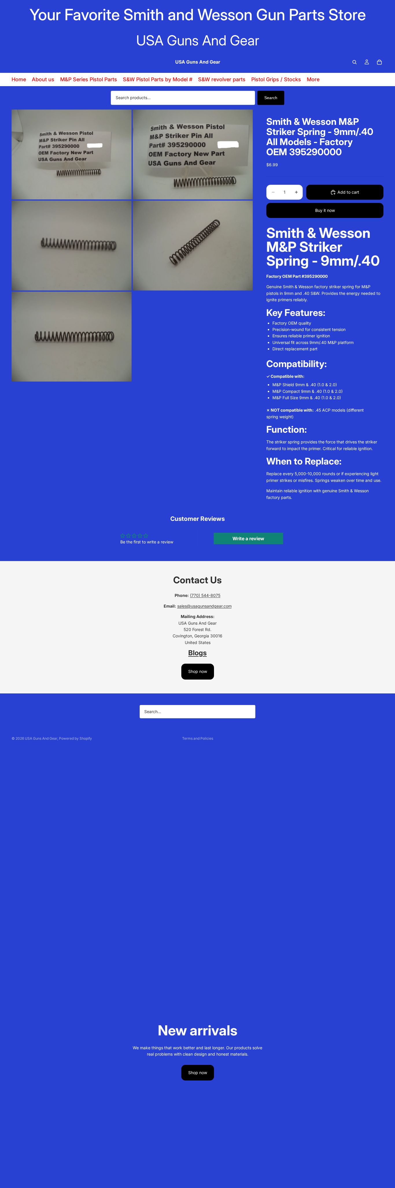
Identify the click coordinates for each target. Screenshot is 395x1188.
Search (270, 97)
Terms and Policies (197, 738)
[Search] (354, 62)
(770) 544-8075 (205, 595)
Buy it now (325, 210)
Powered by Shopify (75, 738)
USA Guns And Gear (41, 738)
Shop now (197, 671)
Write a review (248, 538)
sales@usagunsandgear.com (204, 606)
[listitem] (313, 79)
